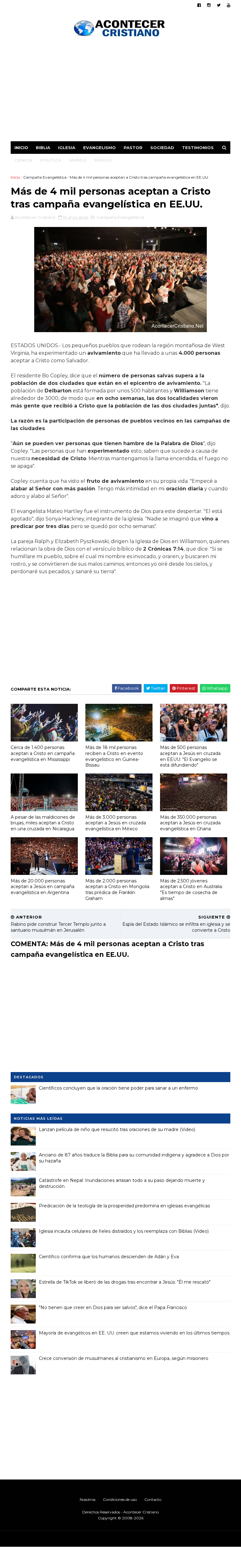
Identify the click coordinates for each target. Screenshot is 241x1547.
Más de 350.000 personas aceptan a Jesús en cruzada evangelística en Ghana (190, 823)
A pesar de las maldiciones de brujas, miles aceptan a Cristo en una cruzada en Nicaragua (43, 823)
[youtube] (228, 5)
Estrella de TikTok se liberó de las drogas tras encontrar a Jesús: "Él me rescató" (125, 1282)
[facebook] (199, 5)
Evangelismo (99, 147)
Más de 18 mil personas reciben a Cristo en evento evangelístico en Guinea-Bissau (114, 756)
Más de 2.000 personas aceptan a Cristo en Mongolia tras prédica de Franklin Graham (117, 889)
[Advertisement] (120, 91)
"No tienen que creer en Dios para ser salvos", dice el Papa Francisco (113, 1307)
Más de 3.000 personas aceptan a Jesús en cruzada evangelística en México (115, 823)
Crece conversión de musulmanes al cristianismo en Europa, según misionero (123, 1358)
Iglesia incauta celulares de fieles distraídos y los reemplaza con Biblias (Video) (124, 1231)
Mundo (78, 160)
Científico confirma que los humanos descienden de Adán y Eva (109, 1256)
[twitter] (219, 5)
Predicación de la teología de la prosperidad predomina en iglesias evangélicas (124, 1206)
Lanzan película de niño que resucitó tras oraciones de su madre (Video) (117, 1129)
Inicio (21, 147)
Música (103, 160)
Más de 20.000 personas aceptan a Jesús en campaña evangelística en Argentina (42, 886)
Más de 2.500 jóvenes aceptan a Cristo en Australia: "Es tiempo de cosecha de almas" (191, 889)
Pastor (133, 147)
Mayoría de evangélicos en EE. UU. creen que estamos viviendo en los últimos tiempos (134, 1333)
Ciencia (23, 160)
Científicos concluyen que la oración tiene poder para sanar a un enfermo (118, 1088)
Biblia (43, 147)
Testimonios (198, 147)
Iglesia (66, 147)
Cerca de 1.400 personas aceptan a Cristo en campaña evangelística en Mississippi (43, 753)
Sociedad (162, 147)
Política (51, 160)
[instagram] (209, 5)
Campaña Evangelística (45, 177)
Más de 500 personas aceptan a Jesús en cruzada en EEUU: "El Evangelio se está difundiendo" (190, 756)
